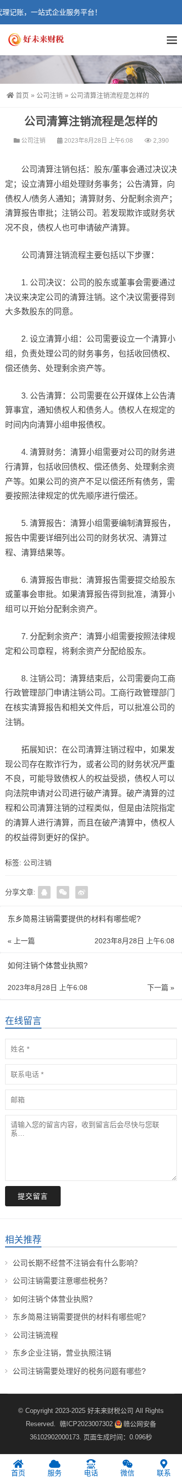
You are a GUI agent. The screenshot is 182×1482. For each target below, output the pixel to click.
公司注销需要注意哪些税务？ (62, 1280)
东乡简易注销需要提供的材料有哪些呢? (79, 1316)
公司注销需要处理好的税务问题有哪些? (79, 1371)
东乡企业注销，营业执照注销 (62, 1352)
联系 (164, 1473)
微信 (127, 1473)
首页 (22, 95)
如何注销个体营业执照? (53, 1299)
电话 (91, 1473)
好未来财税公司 (110, 1410)
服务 (55, 1473)
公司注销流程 (35, 1335)
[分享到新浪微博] (81, 892)
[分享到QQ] (44, 892)
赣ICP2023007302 (86, 1424)
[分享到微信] (63, 892)
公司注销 (49, 95)
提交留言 (33, 1196)
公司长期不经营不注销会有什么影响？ (77, 1263)
